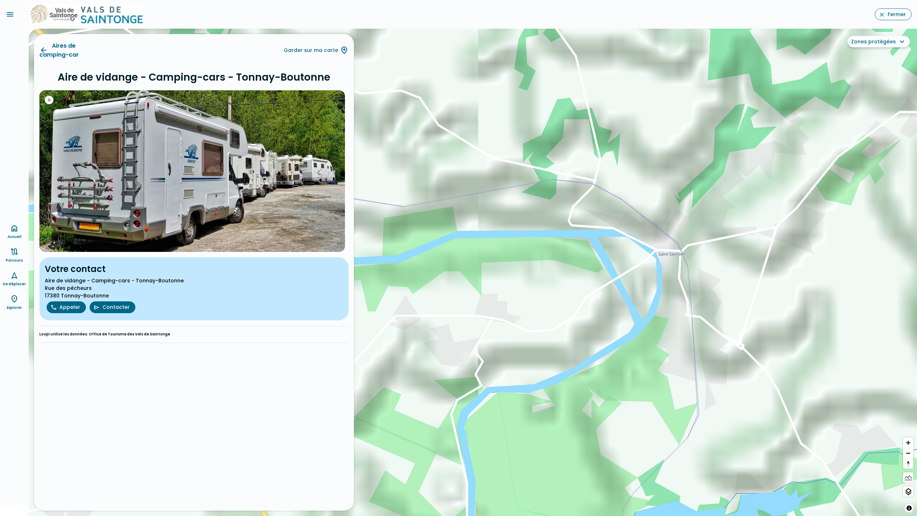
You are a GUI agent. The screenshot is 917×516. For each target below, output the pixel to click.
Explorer (14, 307)
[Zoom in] (908, 443)
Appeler (69, 307)
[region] (473, 272)
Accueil (14, 236)
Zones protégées (873, 41)
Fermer (897, 14)
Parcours (14, 260)
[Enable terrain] (908, 477)
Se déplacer (14, 284)
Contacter (116, 307)
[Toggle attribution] (909, 508)
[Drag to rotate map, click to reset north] (908, 463)
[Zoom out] (908, 453)
